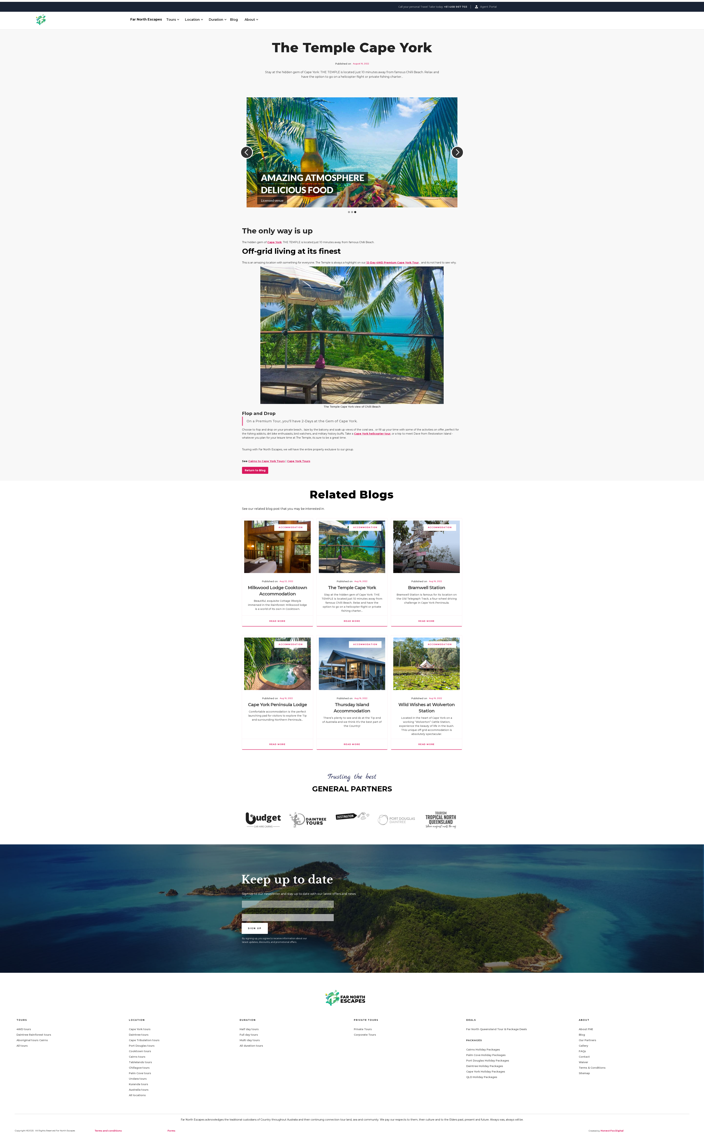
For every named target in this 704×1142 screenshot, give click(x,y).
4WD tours (23, 1029)
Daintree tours (138, 1034)
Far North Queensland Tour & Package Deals (496, 1029)
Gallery (583, 1045)
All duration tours (251, 1045)
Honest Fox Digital (612, 1130)
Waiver (583, 1062)
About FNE (586, 1029)
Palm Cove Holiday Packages (486, 1055)
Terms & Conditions (592, 1067)
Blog (234, 20)
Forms (171, 1130)
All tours (22, 1045)
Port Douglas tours (142, 1045)
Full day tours (249, 1034)
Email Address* (251, 911)
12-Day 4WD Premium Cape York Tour (392, 262)
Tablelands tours (140, 1062)
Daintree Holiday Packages (484, 1066)
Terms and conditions (108, 1130)
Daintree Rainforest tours (33, 1034)
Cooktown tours (140, 1051)
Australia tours (138, 1089)
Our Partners (587, 1040)
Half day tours (249, 1029)
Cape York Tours (298, 461)
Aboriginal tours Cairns (32, 1040)
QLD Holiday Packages (481, 1077)
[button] (171, 20)
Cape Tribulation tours (144, 1040)
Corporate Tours (365, 1034)
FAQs (582, 1051)
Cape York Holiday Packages (485, 1071)
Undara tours (138, 1078)
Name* (246, 898)
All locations (137, 1095)
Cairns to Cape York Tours (266, 461)
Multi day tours (250, 1040)
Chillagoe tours (139, 1067)
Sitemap (584, 1073)
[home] (81, 19)
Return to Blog (255, 470)
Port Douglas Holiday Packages (487, 1060)
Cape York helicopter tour (372, 433)
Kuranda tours (138, 1084)
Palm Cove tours (140, 1073)
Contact (584, 1056)
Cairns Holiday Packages (483, 1049)
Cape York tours (140, 1029)
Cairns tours (137, 1056)
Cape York (274, 242)
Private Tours (363, 1029)
